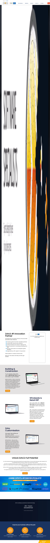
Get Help (42, 3)
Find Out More (25, 473)
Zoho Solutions (20, 3)
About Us (36, 3)
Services (31, 3)
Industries (26, 3)
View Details (7, 390)
